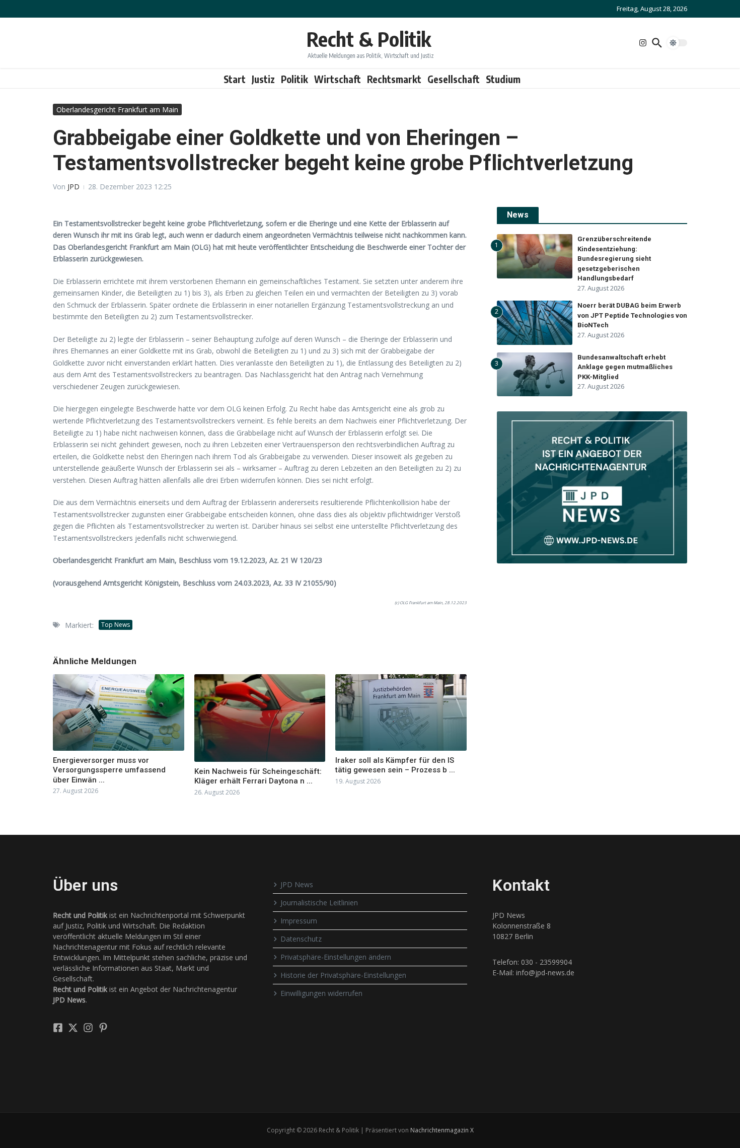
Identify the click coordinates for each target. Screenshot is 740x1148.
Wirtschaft (337, 79)
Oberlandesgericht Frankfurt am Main (117, 109)
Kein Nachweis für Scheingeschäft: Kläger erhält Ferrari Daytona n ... (258, 776)
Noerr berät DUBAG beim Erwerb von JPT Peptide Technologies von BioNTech (632, 315)
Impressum (298, 920)
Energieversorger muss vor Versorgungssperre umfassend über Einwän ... (109, 770)
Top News (115, 624)
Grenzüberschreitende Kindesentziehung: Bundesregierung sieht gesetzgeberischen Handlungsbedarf (614, 258)
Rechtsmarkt (394, 79)
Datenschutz (301, 939)
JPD (73, 186)
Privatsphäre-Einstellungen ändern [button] (335, 957)
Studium (503, 79)
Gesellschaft (453, 79)
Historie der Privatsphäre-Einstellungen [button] (343, 975)
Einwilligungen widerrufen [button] (321, 993)
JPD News (296, 884)
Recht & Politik (369, 38)
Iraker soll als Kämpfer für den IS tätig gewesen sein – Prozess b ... (395, 765)
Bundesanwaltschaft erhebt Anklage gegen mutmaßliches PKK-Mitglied (625, 367)
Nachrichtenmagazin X (442, 1130)
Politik (294, 79)
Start (235, 79)
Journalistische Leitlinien (319, 902)
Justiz (263, 79)
